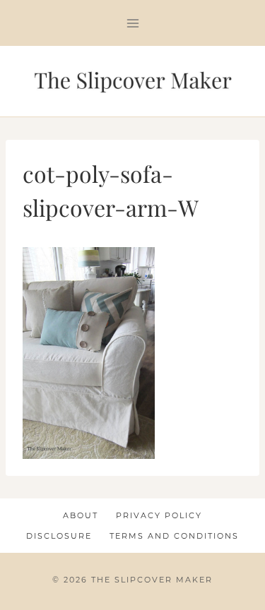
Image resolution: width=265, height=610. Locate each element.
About (80, 515)
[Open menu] (132, 23)
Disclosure (59, 536)
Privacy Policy (159, 515)
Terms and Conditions (174, 536)
